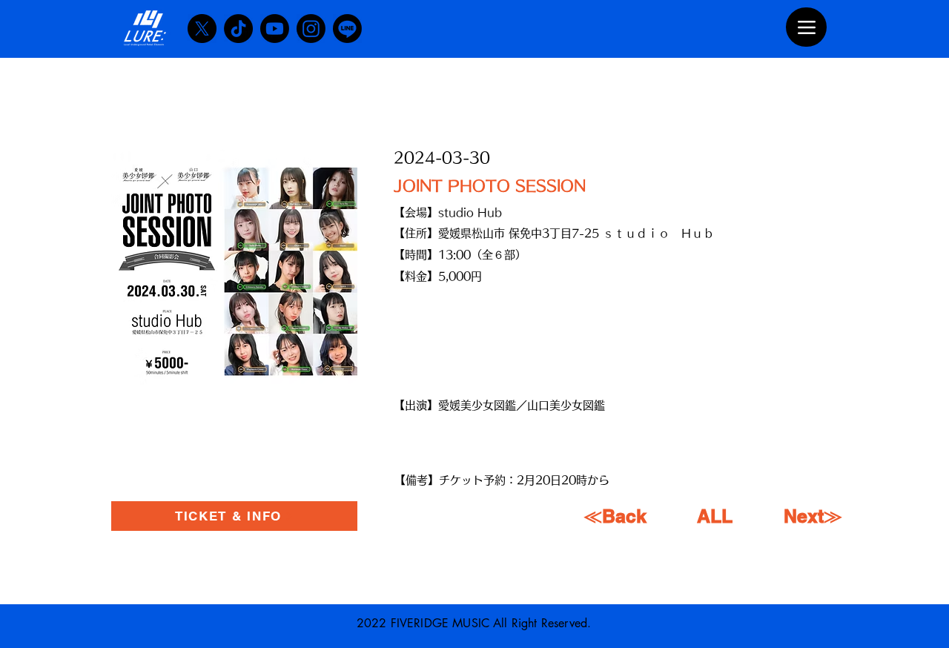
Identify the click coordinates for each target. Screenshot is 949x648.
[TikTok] (238, 28)
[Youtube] (274, 28)
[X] (202, 28)
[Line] (347, 28)
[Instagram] (311, 28)
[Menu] (806, 27)
